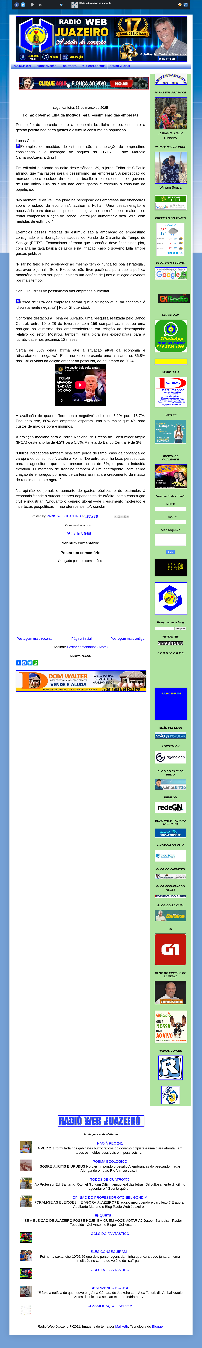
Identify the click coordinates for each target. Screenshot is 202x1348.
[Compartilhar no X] (121, 516)
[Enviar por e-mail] (115, 516)
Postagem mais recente (35, 639)
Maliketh (121, 1326)
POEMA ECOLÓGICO (110, 1161)
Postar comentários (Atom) (87, 647)
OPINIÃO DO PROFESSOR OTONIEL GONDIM (110, 1197)
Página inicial (81, 639)
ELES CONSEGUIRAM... (110, 1252)
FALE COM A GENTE (93, 66)
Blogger (158, 1326)
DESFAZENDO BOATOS (110, 1288)
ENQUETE (103, 1216)
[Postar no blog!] (118, 516)
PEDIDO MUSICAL (120, 66)
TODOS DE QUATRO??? (110, 1179)
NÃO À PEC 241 (110, 1143)
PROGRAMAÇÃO (46, 66)
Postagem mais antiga (127, 639)
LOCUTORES (69, 66)
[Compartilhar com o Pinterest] (127, 516)
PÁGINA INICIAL (22, 66)
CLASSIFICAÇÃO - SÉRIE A (110, 1306)
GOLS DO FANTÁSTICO (110, 1234)
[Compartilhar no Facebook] (124, 516)
